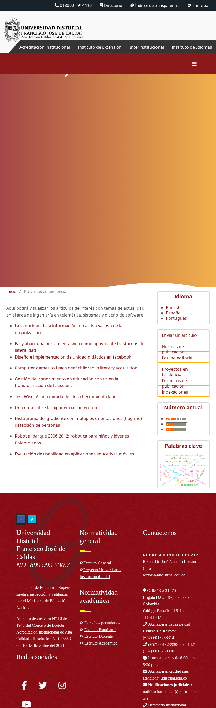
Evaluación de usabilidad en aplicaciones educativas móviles (74, 454)
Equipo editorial (177, 358)
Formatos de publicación (174, 383)
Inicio (11, 291)
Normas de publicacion (173, 349)
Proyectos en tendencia (175, 371)
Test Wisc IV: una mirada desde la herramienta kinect (67, 396)
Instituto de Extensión (100, 47)
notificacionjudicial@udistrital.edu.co (171, 691)
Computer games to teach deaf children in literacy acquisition (76, 368)
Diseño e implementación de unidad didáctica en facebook (73, 357)
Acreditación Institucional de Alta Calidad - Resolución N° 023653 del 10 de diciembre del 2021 (44, 639)
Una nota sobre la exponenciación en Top (56, 407)
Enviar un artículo (179, 335)
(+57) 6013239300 (163, 644)
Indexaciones (175, 392)
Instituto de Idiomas (192, 47)
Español (174, 313)
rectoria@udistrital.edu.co (164, 575)
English (173, 307)
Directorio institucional (166, 705)
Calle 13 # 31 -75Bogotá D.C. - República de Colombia (166, 597)
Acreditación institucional (44, 47)
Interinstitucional (147, 47)
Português (176, 318)
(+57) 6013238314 (166, 631)
